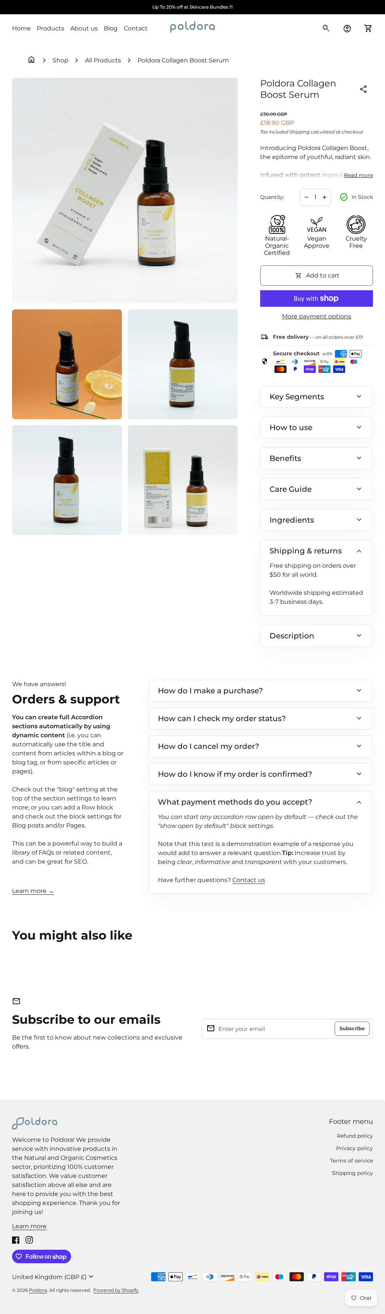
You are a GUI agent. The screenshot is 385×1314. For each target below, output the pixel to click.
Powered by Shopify (116, 1290)
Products (50, 28)
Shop (60, 60)
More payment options (316, 316)
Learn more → (33, 890)
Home (21, 28)
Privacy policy (354, 1148)
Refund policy (355, 1135)
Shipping (299, 132)
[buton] (53, 1276)
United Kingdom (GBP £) (53, 1276)
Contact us (248, 880)
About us (84, 28)
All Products (103, 60)
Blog (111, 28)
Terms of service (351, 1160)
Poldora (38, 1290)
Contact (136, 28)
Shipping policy (352, 1173)
